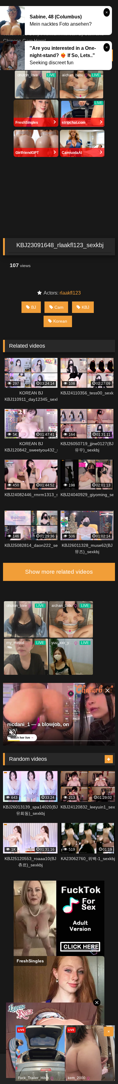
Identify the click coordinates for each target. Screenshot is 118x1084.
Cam (59, 307)
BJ (33, 307)
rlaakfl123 (70, 292)
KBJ (85, 307)
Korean (60, 321)
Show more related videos (59, 572)
